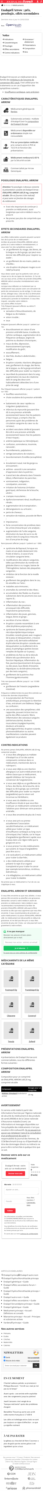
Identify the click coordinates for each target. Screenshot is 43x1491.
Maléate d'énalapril (9, 1093)
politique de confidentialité (29, 1234)
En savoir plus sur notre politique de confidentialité (20, 953)
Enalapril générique (12, 1281)
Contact (20, 1457)
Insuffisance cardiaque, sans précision (22, 92)
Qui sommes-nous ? (9, 1457)
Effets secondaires (11, 49)
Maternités (8, 1342)
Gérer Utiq (9, 1461)
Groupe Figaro (32, 1461)
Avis (26, 52)
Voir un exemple (33, 1358)
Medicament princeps (13, 1310)
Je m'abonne (20, 948)
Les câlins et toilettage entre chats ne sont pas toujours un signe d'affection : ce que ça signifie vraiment (21, 1422)
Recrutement (35, 1457)
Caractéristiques (11, 42)
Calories (7, 1345)
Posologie (8, 46)
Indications (8, 39)
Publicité (27, 1457)
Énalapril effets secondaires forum (19, 1285)
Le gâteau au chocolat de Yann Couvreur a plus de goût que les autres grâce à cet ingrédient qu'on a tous (21, 1443)
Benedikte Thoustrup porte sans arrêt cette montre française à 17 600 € (19, 1413)
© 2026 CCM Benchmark (21, 1464)
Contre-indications (11, 52)
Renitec (14, 111)
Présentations (30, 45)
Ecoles (6, 1336)
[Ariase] (11, 1488)
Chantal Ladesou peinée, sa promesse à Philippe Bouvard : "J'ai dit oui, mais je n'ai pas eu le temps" (21, 1386)
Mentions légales (20, 1461)
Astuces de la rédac (12, 1361)
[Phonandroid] (32, 1488)
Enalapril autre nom (13, 1297)
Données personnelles (13, 1459)
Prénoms (7, 1333)
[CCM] (11, 1474)
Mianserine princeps (13, 1316)
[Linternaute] (11, 1479)
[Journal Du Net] (32, 1474)
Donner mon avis (15, 1173)
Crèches (7, 1339)
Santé (7, 1357)
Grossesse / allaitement (29, 40)
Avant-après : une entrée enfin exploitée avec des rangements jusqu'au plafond (20, 1395)
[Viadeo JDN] (32, 1483)
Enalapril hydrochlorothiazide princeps (21, 1291)
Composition (29, 48)
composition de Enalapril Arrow (25, 122)
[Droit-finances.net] (32, 1478)
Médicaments (18, 5)
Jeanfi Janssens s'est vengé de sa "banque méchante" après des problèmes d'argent (21, 1404)
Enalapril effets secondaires (16, 1300)
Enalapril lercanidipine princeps (18, 1304)
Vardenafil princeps (12, 1322)
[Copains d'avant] (11, 1483)
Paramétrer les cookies (30, 1459)
